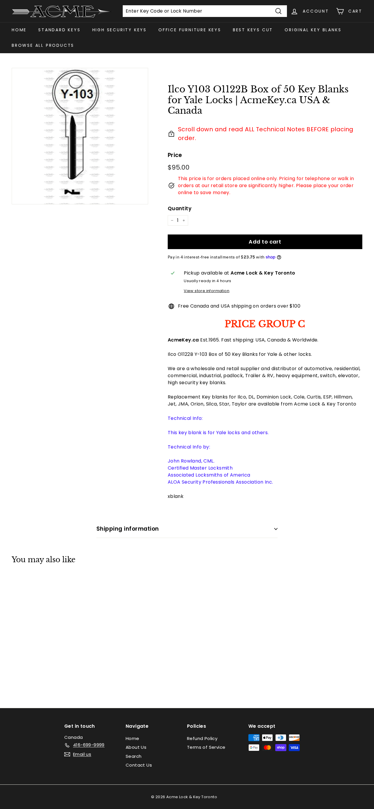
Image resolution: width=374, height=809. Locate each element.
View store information (206, 290)
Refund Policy (202, 738)
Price (175, 155)
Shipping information (127, 529)
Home (19, 30)
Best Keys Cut (253, 30)
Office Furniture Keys (189, 30)
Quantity (179, 208)
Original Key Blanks (313, 30)
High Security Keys (119, 30)
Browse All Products (43, 45)
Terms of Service (206, 747)
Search (133, 756)
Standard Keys (59, 30)
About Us (136, 747)
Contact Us (139, 765)
